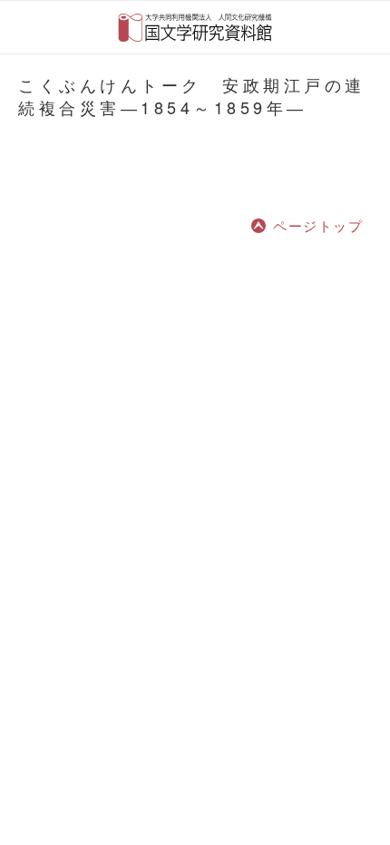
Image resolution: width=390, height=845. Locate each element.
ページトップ (318, 225)
